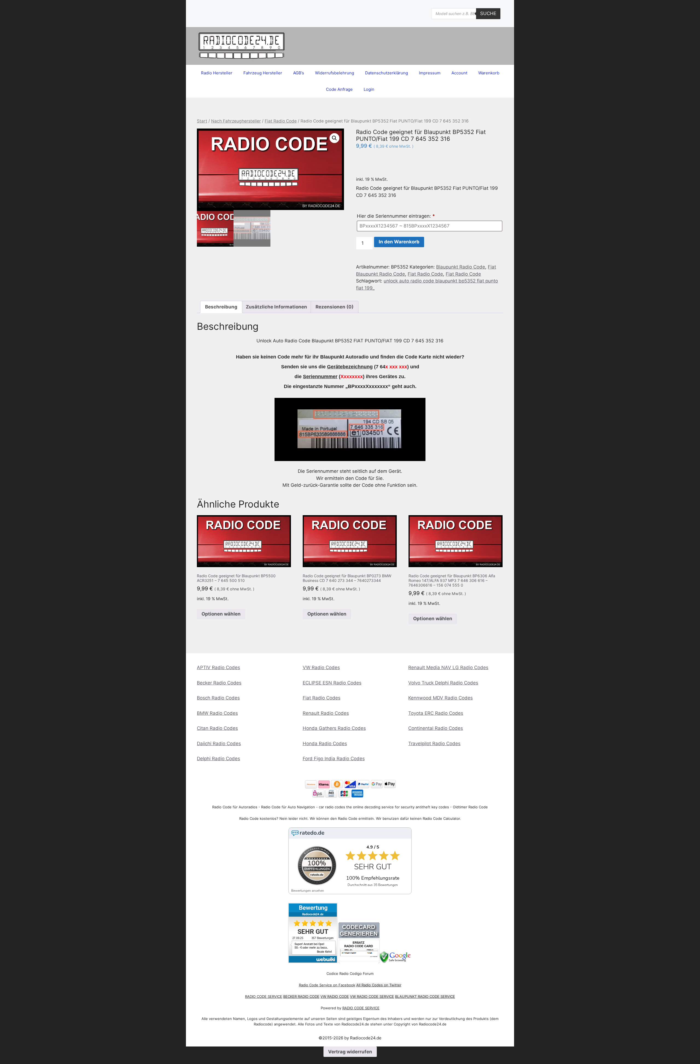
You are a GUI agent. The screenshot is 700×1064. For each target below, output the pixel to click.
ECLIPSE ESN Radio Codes (332, 683)
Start (202, 121)
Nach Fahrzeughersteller (236, 121)
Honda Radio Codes (325, 743)
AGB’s (298, 72)
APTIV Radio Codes (218, 667)
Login (369, 89)
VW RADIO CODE (334, 996)
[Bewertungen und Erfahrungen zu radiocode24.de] (312, 961)
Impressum (430, 72)
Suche (488, 13)
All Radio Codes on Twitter (378, 985)
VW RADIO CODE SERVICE (372, 996)
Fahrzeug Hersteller (262, 72)
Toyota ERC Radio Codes (435, 713)
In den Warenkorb (399, 241)
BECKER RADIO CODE (301, 996)
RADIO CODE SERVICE (263, 996)
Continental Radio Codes (435, 728)
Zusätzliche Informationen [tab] (276, 307)
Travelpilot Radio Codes (434, 743)
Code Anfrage (339, 89)
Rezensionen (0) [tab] (335, 307)
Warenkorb (488, 72)
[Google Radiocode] (396, 961)
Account (459, 72)
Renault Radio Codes (326, 713)
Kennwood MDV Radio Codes (440, 698)
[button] (334, 138)
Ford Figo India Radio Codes (334, 758)
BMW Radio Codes (217, 713)
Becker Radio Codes (219, 683)
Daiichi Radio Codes (219, 743)
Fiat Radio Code (281, 121)
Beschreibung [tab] (221, 307)
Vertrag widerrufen (350, 1051)
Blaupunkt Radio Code (460, 267)
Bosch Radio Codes (218, 698)
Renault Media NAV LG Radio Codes (448, 667)
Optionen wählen (221, 614)
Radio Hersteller (216, 72)
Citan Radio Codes (217, 728)
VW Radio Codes (321, 667)
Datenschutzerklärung (386, 72)
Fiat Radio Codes (321, 698)
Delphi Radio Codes (218, 758)
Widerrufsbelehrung (334, 72)
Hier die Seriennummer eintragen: (396, 216)
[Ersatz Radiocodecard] (359, 961)
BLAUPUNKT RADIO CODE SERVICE (425, 996)
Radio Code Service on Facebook (327, 985)
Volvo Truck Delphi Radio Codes (443, 683)
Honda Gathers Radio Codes (334, 728)
